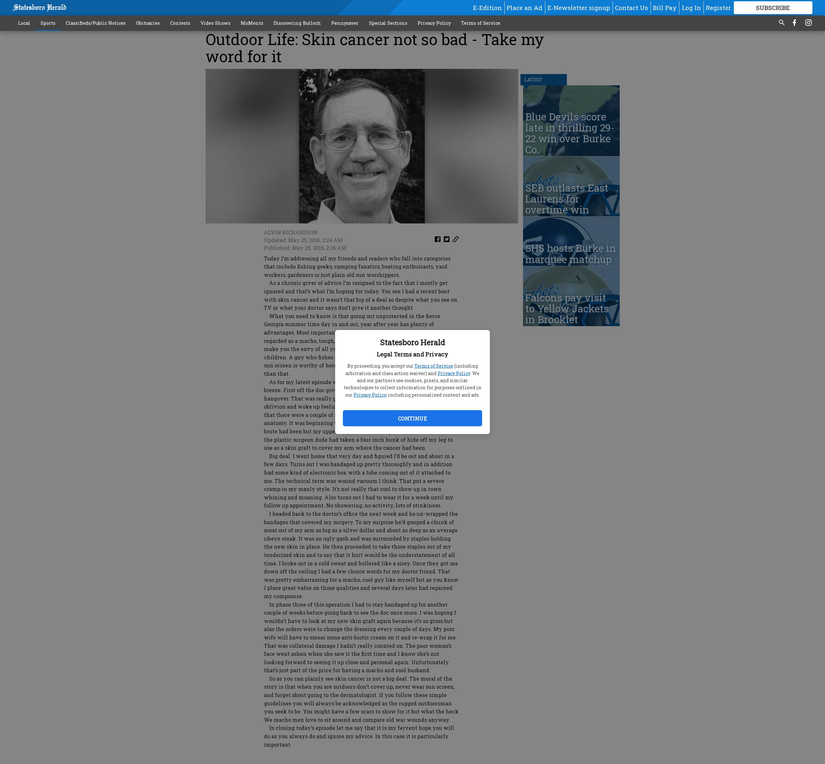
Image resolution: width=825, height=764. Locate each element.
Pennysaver (345, 23)
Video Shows (215, 23)
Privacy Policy (454, 373)
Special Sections (388, 23)
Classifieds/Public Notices (96, 23)
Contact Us (631, 8)
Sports (48, 23)
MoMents (252, 23)
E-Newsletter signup (579, 8)
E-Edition (487, 8)
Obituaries (148, 23)
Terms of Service (433, 366)
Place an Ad (524, 8)
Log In (691, 8)
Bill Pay (665, 8)
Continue (412, 418)
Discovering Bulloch (297, 23)
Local (24, 23)
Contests (180, 23)
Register (718, 8)
